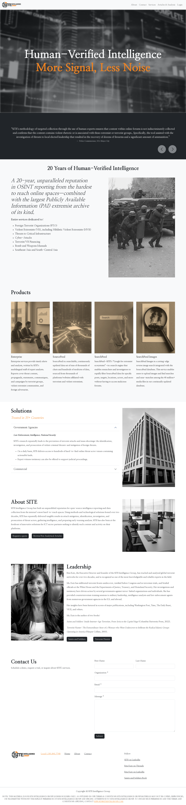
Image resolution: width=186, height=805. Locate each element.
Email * (98, 685)
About (134, 5)
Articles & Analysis (166, 5)
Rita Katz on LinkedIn (134, 772)
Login (179, 5)
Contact (143, 5)
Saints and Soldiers (77, 639)
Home (67, 754)
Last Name (141, 661)
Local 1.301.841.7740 (50, 754)
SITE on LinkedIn (132, 760)
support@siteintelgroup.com (108, 801)
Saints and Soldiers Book (135, 778)
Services (152, 5)
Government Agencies (26, 427)
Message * (99, 697)
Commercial (20, 469)
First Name (100, 661)
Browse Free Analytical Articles (47, 536)
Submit (99, 736)
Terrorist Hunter (102, 639)
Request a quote (20, 536)
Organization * (101, 673)
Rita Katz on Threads (134, 766)
